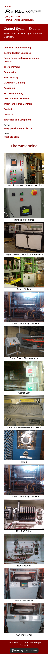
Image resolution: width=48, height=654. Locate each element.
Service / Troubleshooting (17, 47)
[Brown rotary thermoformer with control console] (24, 341)
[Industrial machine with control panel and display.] (24, 583)
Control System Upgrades (17, 53)
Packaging (9, 88)
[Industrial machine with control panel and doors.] (24, 237)
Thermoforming (12, 67)
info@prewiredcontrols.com (19, 20)
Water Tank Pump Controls (18, 104)
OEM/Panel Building (14, 83)
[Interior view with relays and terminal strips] (24, 514)
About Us (9, 114)
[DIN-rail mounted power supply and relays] (24, 549)
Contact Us (9, 109)
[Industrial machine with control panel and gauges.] (24, 307)
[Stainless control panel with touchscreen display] (24, 168)
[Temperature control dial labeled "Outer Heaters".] (24, 445)
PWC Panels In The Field (17, 98)
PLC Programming (13, 93)
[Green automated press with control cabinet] (24, 272)
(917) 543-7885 (12, 16)
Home (8, 6)
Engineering (10, 72)
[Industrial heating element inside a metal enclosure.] (24, 410)
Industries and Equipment (17, 120)
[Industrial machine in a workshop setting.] (24, 480)
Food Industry (11, 77)
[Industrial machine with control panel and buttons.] (24, 618)
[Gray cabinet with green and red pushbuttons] (24, 203)
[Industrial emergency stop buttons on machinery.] (24, 376)
